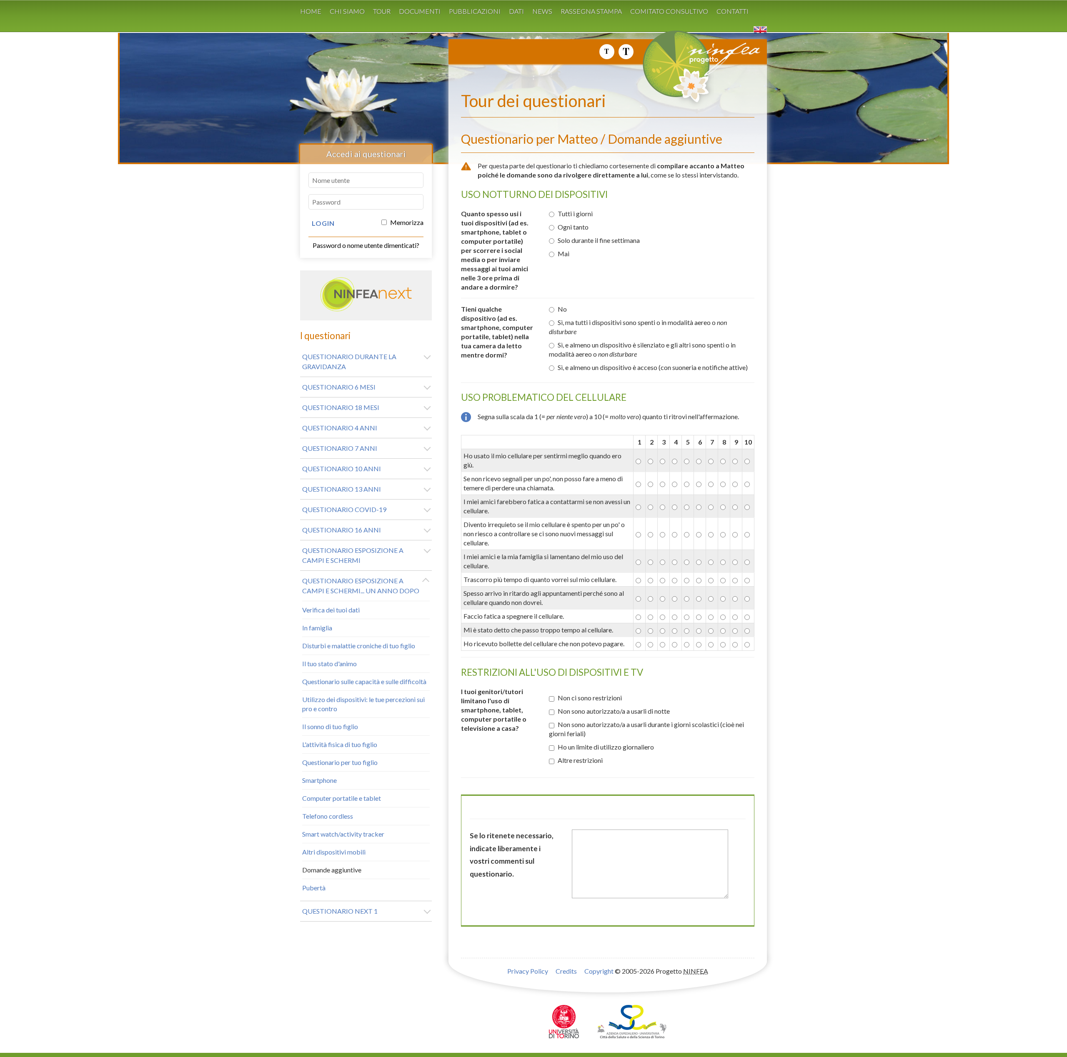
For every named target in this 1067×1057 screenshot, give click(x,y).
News (542, 11)
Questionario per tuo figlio (340, 762)
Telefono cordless (327, 816)
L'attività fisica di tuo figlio (339, 744)
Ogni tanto (573, 227)
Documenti (420, 11)
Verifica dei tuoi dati (331, 610)
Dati (516, 11)
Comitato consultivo (669, 11)
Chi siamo (347, 11)
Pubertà (314, 888)
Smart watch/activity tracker (343, 834)
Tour (382, 11)
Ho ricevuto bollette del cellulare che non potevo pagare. (543, 643)
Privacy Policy (527, 971)
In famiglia (317, 628)
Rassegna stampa (591, 11)
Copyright (599, 971)
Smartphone (319, 780)
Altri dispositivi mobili (334, 852)
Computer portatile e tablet (341, 798)
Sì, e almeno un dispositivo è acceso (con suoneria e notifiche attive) (653, 367)
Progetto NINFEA (721, 70)
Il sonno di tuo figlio (330, 726)
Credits (566, 971)
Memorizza (406, 222)
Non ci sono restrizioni (590, 698)
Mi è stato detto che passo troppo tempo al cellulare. (538, 630)
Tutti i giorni (575, 213)
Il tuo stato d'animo (329, 663)
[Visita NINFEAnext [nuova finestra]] (366, 309)
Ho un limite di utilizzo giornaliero (606, 747)
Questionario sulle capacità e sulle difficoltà (364, 681)
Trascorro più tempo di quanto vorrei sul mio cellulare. (539, 579)
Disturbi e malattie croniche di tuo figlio (358, 646)
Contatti (732, 11)
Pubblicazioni (475, 11)
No (562, 309)
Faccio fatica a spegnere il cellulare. (513, 616)
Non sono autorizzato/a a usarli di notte (614, 711)
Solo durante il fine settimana (599, 240)
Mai (563, 253)
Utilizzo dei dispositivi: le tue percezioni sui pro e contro (363, 703)
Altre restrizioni (580, 760)
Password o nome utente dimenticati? (366, 245)
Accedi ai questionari (366, 154)
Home (310, 11)
